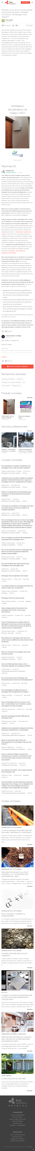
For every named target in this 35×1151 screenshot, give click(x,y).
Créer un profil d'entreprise (17, 1134)
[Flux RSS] (26, 1106)
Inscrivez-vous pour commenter (18, 366)
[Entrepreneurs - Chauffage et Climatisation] (9, 440)
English (30, 1147)
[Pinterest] (23, 1106)
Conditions (13, 1125)
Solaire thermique (6, 1075)
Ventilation (20, 379)
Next (33, 407)
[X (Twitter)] (20, 1106)
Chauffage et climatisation (8, 545)
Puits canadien (6, 385)
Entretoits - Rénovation (7, 633)
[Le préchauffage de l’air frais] (17, 1073)
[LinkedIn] (17, 1106)
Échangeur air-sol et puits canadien (11, 382)
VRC (24, 382)
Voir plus (29, 397)
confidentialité (21, 1125)
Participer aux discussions (17, 1140)
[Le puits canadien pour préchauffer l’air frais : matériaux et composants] (17, 825)
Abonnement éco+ (17, 1136)
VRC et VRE (26, 579)
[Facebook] (9, 1106)
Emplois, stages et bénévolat (17, 1119)
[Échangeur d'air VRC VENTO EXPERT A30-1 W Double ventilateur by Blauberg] (17, 137)
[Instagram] (15, 1106)
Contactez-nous (17, 1123)
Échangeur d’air (16, 385)
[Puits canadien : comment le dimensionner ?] (17, 908)
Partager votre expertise (17, 1138)
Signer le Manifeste (17, 1121)
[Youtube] (12, 1106)
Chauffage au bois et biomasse (9, 765)
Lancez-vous (25, 2)
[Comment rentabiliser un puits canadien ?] (17, 948)
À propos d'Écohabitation (17, 1115)
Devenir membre (17, 1117)
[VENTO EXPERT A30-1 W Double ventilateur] (9, 406)
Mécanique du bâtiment (8, 379)
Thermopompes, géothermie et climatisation (13, 671)
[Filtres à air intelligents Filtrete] (26, 406)
